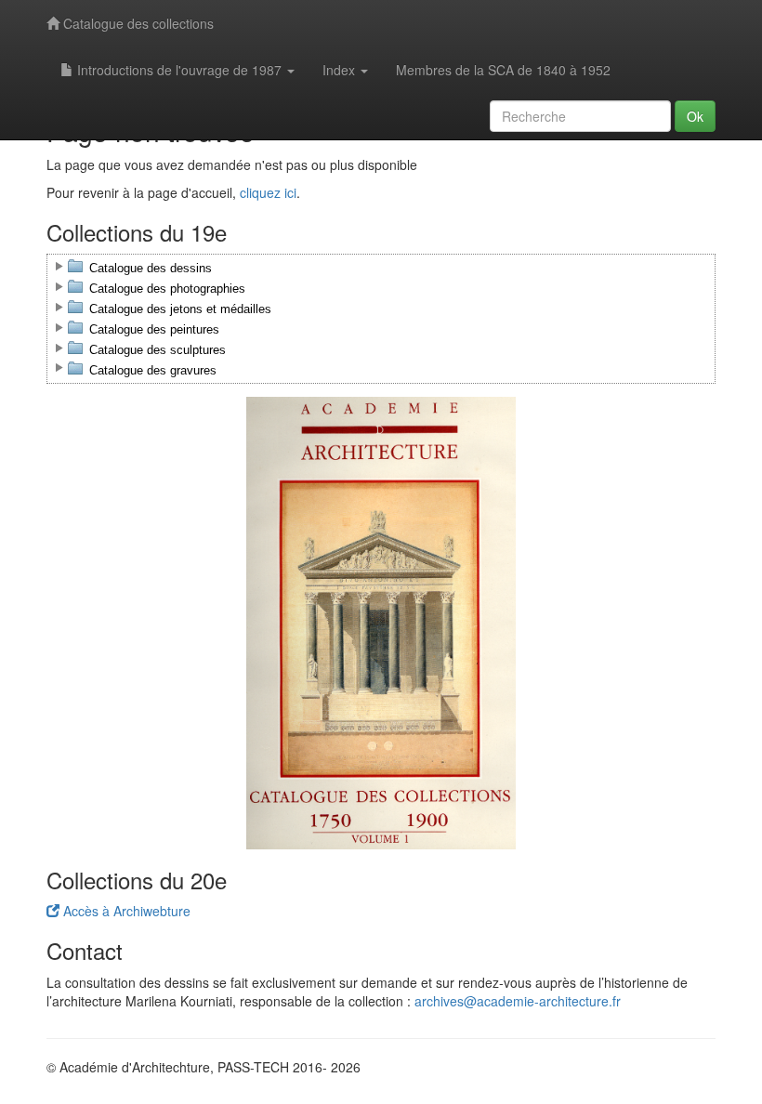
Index (340, 69)
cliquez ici (268, 192)
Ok (695, 116)
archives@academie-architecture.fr (517, 1001)
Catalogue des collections (136, 23)
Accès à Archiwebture (124, 910)
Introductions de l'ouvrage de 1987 (179, 69)
